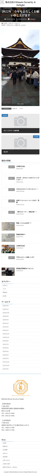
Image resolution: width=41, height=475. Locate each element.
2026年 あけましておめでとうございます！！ (27, 179)
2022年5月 (6, 348)
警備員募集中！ (21, 234)
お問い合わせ (6, 460)
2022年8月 (6, 341)
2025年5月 (6, 316)
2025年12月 (6, 313)
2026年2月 (6, 305)
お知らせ (14, 108)
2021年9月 (6, 369)
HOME (4, 443)
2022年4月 (6, 351)
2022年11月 (6, 337)
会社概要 (5, 449)
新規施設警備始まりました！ (25, 268)
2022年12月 (6, 334)
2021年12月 (6, 362)
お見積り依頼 (6, 463)
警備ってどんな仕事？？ (24, 223)
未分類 (4, 296)
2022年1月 (6, 358)
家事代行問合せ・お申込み (10, 467)
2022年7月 (6, 344)
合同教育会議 (20, 166)
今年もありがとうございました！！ (27, 189)
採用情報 (5, 457)
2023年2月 (6, 327)
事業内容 (5, 446)
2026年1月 (6, 309)
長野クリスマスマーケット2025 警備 (27, 201)
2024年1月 (6, 323)
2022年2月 (6, 355)
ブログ (21, 108)
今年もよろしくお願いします (25, 257)
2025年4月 (6, 319)
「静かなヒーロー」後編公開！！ (26, 212)
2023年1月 (6, 330)
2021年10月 (6, 365)
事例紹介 (5, 292)
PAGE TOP (38, 458)
